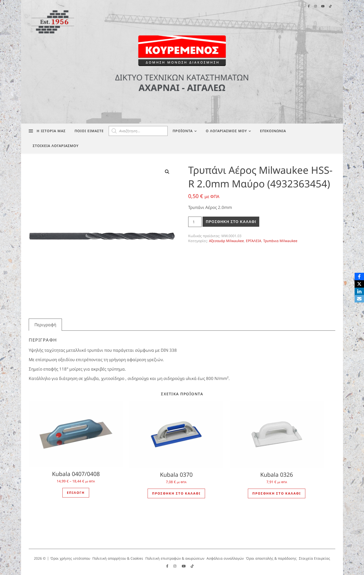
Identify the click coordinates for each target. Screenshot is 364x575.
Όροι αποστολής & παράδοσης (271, 558)
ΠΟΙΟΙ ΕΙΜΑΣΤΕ (89, 130)
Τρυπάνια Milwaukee (280, 240)
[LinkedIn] (359, 291)
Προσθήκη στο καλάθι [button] (176, 493)
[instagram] (175, 566)
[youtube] (184, 566)
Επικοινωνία (273, 130)
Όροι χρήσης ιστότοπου (70, 558)
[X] (359, 284)
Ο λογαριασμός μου (226, 130)
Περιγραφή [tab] (45, 324)
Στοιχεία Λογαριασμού (55, 145)
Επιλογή (76, 492)
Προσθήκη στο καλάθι (231, 222)
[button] (167, 171)
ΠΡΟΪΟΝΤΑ (183, 130)
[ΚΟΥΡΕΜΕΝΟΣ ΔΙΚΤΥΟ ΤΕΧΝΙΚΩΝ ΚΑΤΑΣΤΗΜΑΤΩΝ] (182, 62)
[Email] (359, 298)
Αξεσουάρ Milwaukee (226, 240)
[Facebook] (359, 276)
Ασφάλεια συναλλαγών (225, 558)
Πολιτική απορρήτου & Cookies (117, 558)
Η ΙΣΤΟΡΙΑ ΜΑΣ (51, 130)
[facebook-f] (167, 566)
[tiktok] (192, 566)
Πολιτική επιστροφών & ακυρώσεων (174, 558)
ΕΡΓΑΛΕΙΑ (253, 240)
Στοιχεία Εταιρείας (314, 558)
